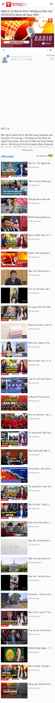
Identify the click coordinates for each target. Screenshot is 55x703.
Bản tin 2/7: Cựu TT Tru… (40, 612)
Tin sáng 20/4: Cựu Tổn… (40, 486)
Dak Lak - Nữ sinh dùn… (40, 576)
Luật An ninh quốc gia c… (40, 378)
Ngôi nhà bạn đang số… (40, 558)
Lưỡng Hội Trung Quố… (39, 396)
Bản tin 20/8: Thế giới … (39, 666)
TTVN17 (14, 59)
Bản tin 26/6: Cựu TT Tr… (40, 235)
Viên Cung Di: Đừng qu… (40, 181)
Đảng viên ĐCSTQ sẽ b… (40, 684)
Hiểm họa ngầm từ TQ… (39, 342)
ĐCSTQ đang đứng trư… (40, 217)
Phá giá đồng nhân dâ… (40, 199)
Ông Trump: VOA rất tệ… (40, 630)
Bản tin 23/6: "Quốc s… (39, 504)
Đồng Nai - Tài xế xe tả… (40, 594)
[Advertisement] (27, 95)
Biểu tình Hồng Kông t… (40, 270)
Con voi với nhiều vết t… (40, 288)
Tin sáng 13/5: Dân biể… (40, 306)
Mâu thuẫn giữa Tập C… (40, 450)
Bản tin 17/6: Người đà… (40, 163)
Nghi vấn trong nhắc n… (40, 522)
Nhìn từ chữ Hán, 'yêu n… (40, 414)
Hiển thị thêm (27, 150)
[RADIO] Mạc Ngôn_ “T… (40, 648)
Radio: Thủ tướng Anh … (40, 252)
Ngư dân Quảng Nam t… (40, 540)
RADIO (30, 59)
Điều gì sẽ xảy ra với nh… (40, 324)
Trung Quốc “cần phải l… (40, 468)
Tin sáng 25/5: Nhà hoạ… (40, 432)
